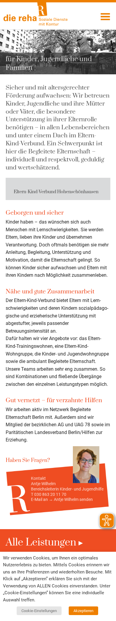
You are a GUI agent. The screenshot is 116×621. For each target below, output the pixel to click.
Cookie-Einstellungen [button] (39, 611)
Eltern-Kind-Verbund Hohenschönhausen (56, 192)
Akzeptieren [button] (83, 611)
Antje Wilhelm (66, 499)
